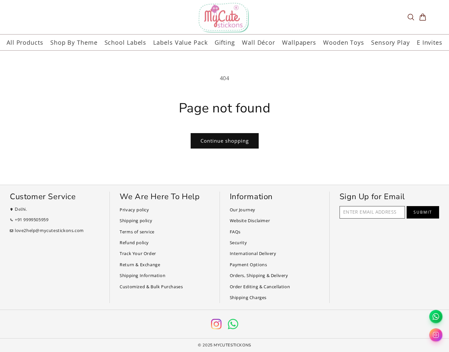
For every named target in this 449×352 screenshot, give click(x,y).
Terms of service (137, 232)
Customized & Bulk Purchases (151, 287)
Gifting (225, 42)
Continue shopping (225, 140)
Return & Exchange (140, 265)
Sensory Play (390, 42)
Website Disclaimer (250, 220)
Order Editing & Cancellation (260, 287)
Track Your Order (138, 253)
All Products (25, 42)
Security (238, 243)
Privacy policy (134, 210)
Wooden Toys (343, 42)
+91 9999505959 (31, 220)
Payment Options (248, 265)
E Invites (429, 42)
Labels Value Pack (180, 42)
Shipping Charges (248, 297)
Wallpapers (299, 42)
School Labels (126, 42)
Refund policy (134, 243)
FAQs (235, 232)
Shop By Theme (74, 42)
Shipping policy (136, 220)
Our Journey (243, 210)
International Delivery (253, 253)
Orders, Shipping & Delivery (259, 275)
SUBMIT (423, 212)
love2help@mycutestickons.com (49, 230)
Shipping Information (142, 275)
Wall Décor (258, 42)
